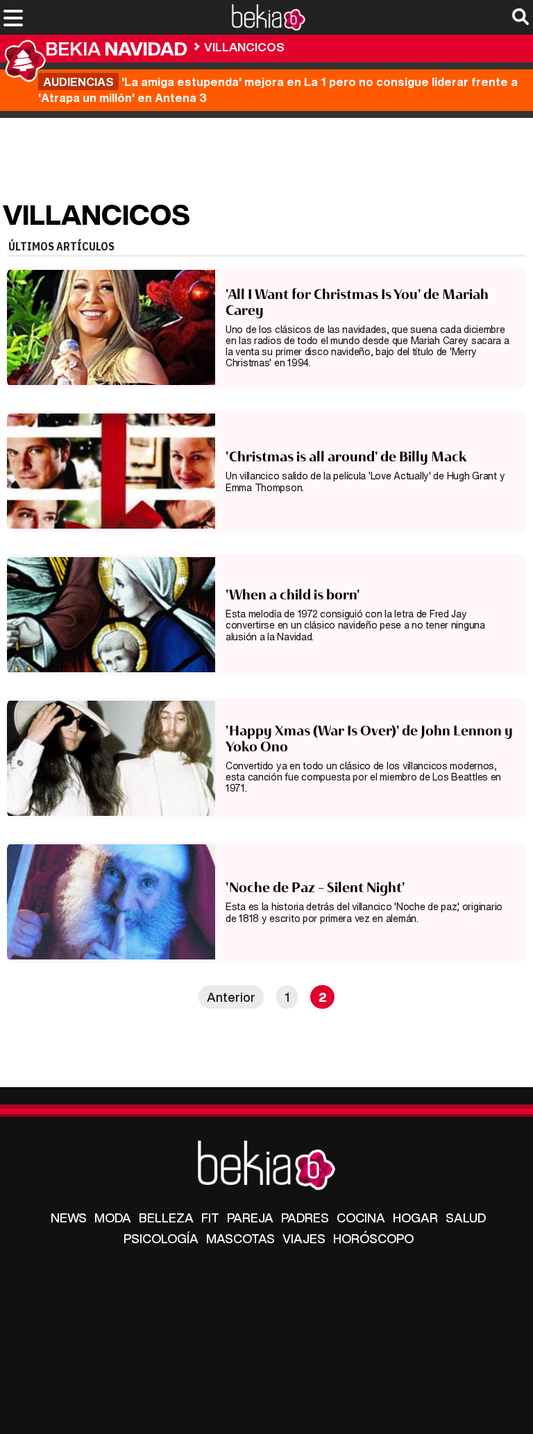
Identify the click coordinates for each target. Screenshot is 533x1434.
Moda (112, 1218)
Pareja (250, 1218)
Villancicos (244, 47)
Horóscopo (373, 1238)
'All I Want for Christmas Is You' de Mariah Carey (357, 302)
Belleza (166, 1218)
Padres (305, 1218)
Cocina (361, 1218)
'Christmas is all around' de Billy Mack (346, 456)
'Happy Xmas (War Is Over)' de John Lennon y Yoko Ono (369, 738)
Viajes (303, 1238)
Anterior (231, 997)
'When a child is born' (293, 594)
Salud (466, 1218)
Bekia (116, 48)
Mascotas (240, 1238)
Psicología (161, 1238)
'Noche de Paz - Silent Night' (315, 887)
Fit (210, 1218)
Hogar (415, 1218)
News (69, 1218)
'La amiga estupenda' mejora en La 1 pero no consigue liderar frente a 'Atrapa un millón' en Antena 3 (278, 89)
